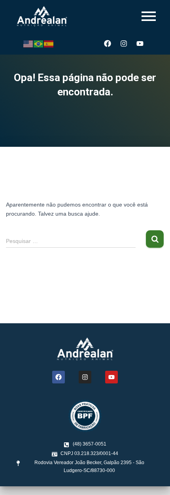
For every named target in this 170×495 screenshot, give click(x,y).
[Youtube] (140, 43)
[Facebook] (107, 43)
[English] (28, 43)
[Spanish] (49, 43)
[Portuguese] (39, 43)
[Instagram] (124, 43)
